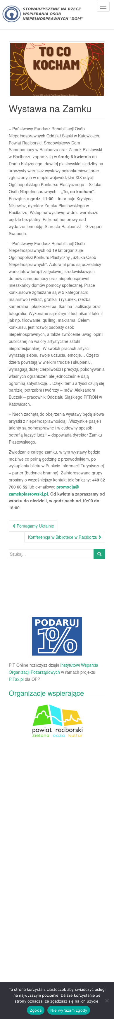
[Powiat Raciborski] (57, 636)
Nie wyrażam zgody (68, 1010)
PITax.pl (16, 679)
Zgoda (36, 1010)
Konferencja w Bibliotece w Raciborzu (63, 537)
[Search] (99, 554)
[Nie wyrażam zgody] (107, 1000)
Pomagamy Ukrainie (34, 526)
